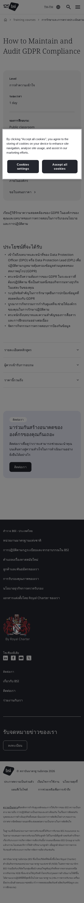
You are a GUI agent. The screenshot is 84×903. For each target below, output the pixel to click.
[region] (42, 154)
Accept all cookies (59, 166)
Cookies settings (23, 166)
